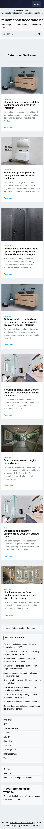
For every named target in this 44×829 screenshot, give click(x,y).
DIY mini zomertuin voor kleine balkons (20, 702)
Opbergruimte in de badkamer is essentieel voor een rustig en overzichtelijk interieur (21, 322)
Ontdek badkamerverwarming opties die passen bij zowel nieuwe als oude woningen (21, 251)
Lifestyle (7, 745)
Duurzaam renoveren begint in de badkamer (21, 461)
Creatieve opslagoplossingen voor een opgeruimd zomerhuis (20, 667)
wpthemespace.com (30, 825)
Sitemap (7, 773)
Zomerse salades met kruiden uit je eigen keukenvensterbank (21, 674)
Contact (6, 769)
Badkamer (7, 99)
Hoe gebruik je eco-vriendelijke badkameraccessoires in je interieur (22, 105)
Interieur (7, 733)
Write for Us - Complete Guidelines (18, 778)
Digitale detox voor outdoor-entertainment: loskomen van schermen (21, 707)
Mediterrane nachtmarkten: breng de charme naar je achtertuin (19, 660)
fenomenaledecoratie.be (22, 20)
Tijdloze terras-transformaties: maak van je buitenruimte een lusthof (21, 652)
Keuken (6, 737)
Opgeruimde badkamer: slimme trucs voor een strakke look (21, 533)
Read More (8, 127)
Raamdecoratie (10, 754)
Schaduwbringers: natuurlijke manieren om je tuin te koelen (22, 681)
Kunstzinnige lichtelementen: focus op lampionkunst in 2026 (19, 645)
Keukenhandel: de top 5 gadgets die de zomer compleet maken (20, 696)
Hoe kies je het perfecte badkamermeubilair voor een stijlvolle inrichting (20, 595)
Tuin (5, 758)
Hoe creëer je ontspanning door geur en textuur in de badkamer (19, 175)
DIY (5, 724)
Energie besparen (11, 728)
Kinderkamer (9, 741)
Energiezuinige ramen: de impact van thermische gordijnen (19, 688)
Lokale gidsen (9, 750)
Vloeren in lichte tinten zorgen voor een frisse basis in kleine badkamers (21, 392)
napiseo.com (14, 799)
